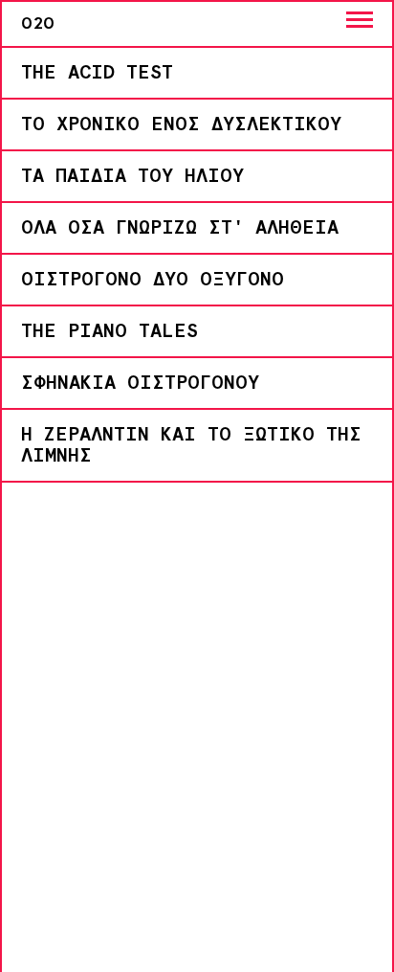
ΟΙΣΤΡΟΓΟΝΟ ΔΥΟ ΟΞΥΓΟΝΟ (152, 279)
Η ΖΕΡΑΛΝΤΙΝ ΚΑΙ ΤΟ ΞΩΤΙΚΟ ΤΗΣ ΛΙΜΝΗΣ (191, 445)
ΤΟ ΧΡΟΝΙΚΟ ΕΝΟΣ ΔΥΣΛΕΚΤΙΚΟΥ (181, 124)
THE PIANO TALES (109, 331)
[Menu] (359, 19)
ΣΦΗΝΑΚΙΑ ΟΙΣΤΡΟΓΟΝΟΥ (140, 383)
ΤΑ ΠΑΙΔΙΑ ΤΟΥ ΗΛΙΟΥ (132, 176)
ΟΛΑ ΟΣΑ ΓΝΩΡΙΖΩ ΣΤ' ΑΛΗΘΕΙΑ (180, 227)
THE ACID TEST (97, 72)
